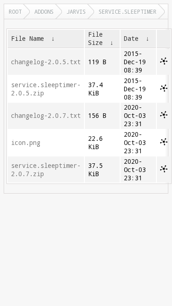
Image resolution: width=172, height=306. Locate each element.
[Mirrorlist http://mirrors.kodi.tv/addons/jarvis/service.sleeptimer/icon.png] (163, 143)
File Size (95, 38)
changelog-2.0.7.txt (46, 115)
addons (44, 11)
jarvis (76, 11)
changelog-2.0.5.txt (46, 62)
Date (131, 38)
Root (15, 11)
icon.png (25, 143)
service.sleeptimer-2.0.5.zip (46, 89)
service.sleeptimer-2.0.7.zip (46, 169)
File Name (27, 38)
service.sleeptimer (127, 11)
